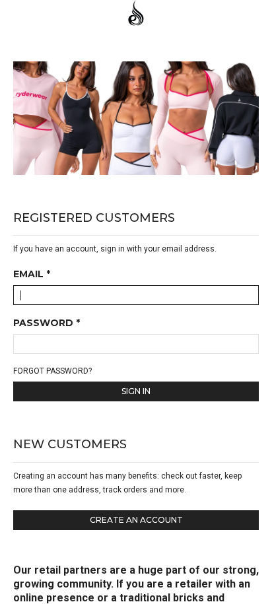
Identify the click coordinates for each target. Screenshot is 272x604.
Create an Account (136, 520)
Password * (46, 323)
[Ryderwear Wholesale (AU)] (136, 14)
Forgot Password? (52, 371)
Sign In (136, 391)
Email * (31, 274)
